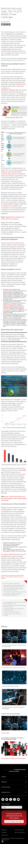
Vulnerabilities (9, 577)
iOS (22, 554)
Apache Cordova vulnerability (11, 319)
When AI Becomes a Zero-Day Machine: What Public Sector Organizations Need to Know (13, 586)
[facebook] (5, 24)
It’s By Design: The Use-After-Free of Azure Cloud (14, 591)
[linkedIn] (9, 24)
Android (3, 556)
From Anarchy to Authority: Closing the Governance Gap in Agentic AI (12, 594)
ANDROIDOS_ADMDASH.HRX (9, 90)
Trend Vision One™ (8, 769)
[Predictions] (14, 748)
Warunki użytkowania (20, 832)
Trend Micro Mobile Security (9, 554)
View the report (5, 733)
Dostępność (4, 832)
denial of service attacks (9, 304)
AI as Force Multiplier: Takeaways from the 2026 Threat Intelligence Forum (14, 603)
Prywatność (4, 829)
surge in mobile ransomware (15, 245)
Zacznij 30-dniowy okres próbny (13, 821)
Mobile (18, 575)
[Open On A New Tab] (14, 386)
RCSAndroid (6, 291)
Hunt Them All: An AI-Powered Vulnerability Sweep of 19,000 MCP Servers (13, 589)
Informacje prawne (19, 829)
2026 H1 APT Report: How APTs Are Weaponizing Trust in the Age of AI (14, 606)
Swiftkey (7, 314)
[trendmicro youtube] (18, 799)
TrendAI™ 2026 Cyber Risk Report (11, 583)
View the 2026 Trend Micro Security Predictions (13, 758)
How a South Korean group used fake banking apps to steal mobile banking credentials (14, 498)
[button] (11, 807)
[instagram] (14, 799)
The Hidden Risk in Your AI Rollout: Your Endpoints (12, 614)
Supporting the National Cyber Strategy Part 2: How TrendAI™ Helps (14, 609)
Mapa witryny (4, 835)
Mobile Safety (12, 575)
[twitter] (7, 24)
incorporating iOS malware (11, 204)
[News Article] (2, 24)
